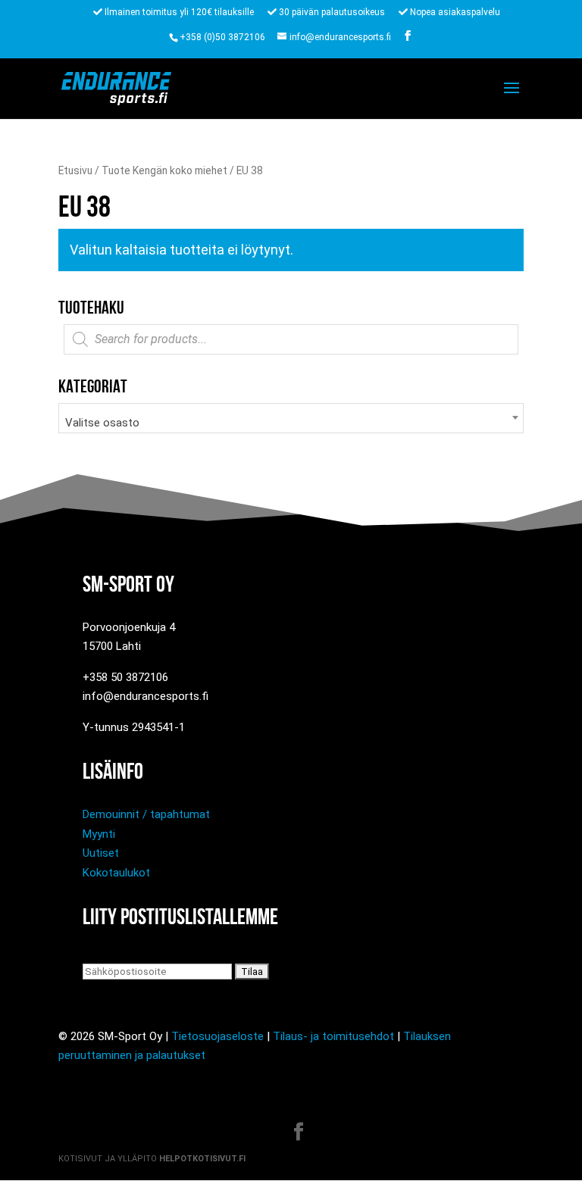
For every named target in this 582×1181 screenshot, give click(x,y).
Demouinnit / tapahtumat (146, 814)
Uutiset (101, 853)
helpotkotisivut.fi (202, 1159)
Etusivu (75, 170)
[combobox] (291, 418)
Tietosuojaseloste (217, 1036)
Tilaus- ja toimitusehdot (333, 1036)
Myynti (99, 834)
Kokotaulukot (116, 873)
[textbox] (291, 423)
